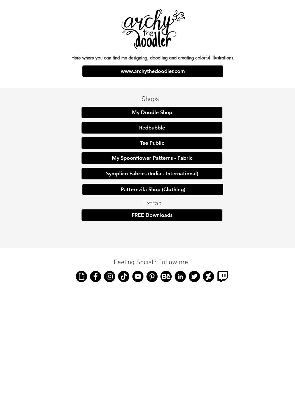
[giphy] (81, 276)
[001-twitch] (222, 276)
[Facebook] (95, 276)
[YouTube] (137, 276)
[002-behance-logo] (166, 276)
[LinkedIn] (180, 276)
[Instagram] (109, 276)
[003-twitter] (194, 276)
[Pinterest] (152, 276)
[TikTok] (123, 276)
